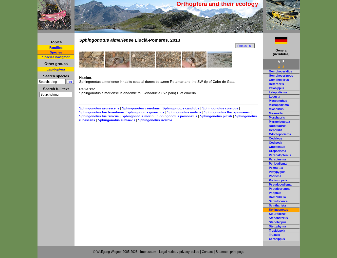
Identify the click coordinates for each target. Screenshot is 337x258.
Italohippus (276, 88)
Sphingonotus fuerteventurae (101, 112)
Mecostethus (278, 101)
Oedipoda (275, 142)
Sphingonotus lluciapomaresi (227, 112)
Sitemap (221, 252)
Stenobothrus (278, 218)
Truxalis (274, 235)
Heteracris (276, 84)
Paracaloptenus (280, 155)
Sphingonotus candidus (181, 108)
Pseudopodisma (280, 184)
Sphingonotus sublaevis (116, 120)
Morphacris (277, 117)
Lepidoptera (56, 69)
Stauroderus (277, 214)
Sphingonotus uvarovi (155, 120)
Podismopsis (278, 180)
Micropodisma (279, 105)
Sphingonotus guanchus (145, 112)
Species (56, 52)
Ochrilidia (275, 130)
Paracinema (277, 159)
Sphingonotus (278, 209)
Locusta (274, 96)
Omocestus (277, 147)
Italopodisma (278, 92)
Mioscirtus (276, 109)
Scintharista (277, 205)
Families (55, 48)
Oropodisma (277, 151)
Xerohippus (277, 239)
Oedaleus (275, 138)
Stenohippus (277, 222)
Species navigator (56, 57)
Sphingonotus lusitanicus (99, 116)
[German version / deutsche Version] (275, 43)
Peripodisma (278, 163)
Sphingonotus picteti (216, 116)
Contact (207, 252)
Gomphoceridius (280, 71)
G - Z (281, 67)
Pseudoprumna (279, 188)
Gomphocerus (279, 80)
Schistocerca (278, 201)
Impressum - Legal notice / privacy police (170, 252)
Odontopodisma (280, 134)
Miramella (276, 113)
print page (237, 252)
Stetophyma (277, 226)
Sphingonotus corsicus (220, 108)
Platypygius (277, 172)
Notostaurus (277, 126)
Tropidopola (277, 230)
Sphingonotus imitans (184, 112)
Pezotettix (276, 168)
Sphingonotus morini (138, 116)
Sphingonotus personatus (177, 116)
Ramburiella (277, 197)
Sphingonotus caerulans (141, 108)
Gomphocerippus (281, 75)
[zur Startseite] (54, 27)
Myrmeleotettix (279, 121)
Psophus (275, 193)
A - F (281, 61)
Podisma (275, 176)
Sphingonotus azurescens (99, 108)
